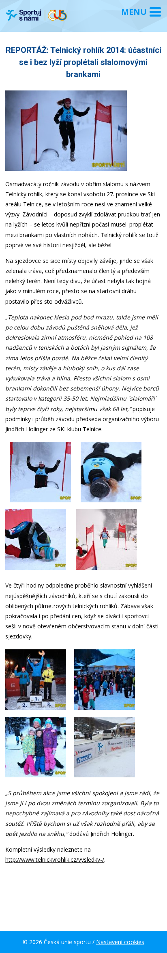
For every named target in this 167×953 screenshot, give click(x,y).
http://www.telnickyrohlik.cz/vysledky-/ (54, 859)
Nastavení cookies (120, 942)
